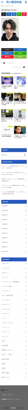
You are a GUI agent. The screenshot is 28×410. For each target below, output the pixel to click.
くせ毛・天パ (5, 263)
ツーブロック (5, 313)
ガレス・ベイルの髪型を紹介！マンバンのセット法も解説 (13, 167)
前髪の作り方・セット (8, 350)
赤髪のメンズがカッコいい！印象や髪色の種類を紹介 (13, 180)
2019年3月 (5, 206)
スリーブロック (6, 300)
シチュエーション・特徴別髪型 (10, 281)
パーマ (3, 318)
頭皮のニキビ (5, 377)
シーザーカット (6, 291)
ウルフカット (5, 272)
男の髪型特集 (14, 1)
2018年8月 (5, 215)
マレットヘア (5, 331)
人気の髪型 (5, 345)
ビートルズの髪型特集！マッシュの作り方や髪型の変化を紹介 (13, 192)
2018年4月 (5, 233)
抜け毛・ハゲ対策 (7, 354)
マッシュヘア (5, 327)
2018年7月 (5, 219)
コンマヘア (5, 277)
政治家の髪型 (5, 359)
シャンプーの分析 (7, 286)
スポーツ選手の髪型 (7, 295)
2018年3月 (5, 237)
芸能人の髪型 (5, 372)
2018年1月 (5, 247)
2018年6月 (5, 224)
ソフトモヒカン (6, 309)
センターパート (6, 304)
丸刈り (3, 341)
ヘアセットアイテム (7, 322)
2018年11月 (5, 210)
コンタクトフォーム (7, 394)
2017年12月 (5, 251)
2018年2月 (5, 242)
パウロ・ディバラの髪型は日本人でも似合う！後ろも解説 (13, 186)
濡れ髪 (3, 363)
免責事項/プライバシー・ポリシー (10, 399)
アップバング (5, 268)
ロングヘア (5, 336)
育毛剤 (3, 368)
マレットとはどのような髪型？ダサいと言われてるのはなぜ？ (13, 173)
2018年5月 (5, 228)
